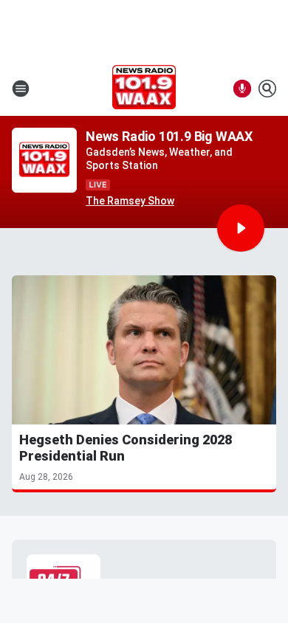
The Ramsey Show (130, 201)
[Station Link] (144, 88)
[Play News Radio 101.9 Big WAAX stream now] (44, 160)
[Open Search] (267, 88)
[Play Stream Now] (240, 228)
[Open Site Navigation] (21, 88)
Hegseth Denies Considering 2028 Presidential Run (125, 448)
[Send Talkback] (242, 88)
